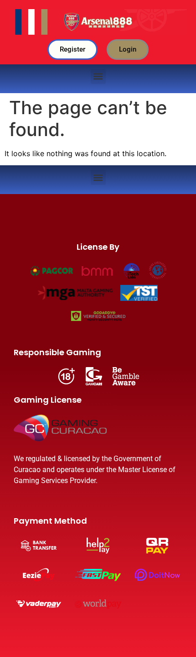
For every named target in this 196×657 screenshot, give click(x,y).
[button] (98, 76)
